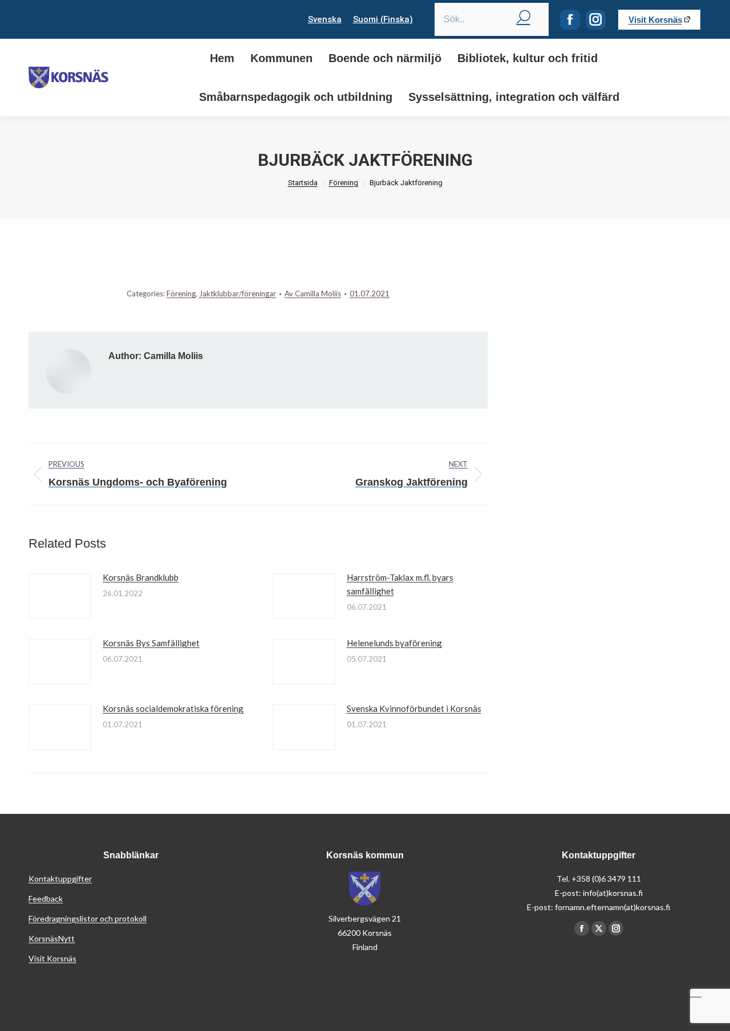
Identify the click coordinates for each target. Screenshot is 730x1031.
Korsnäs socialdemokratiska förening (173, 708)
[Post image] (60, 596)
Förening (181, 293)
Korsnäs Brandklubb (141, 577)
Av (313, 293)
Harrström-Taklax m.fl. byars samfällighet (400, 584)
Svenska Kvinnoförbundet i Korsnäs (414, 708)
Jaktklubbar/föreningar (237, 293)
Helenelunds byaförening (394, 643)
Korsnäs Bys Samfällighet (151, 643)
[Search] (523, 16)
